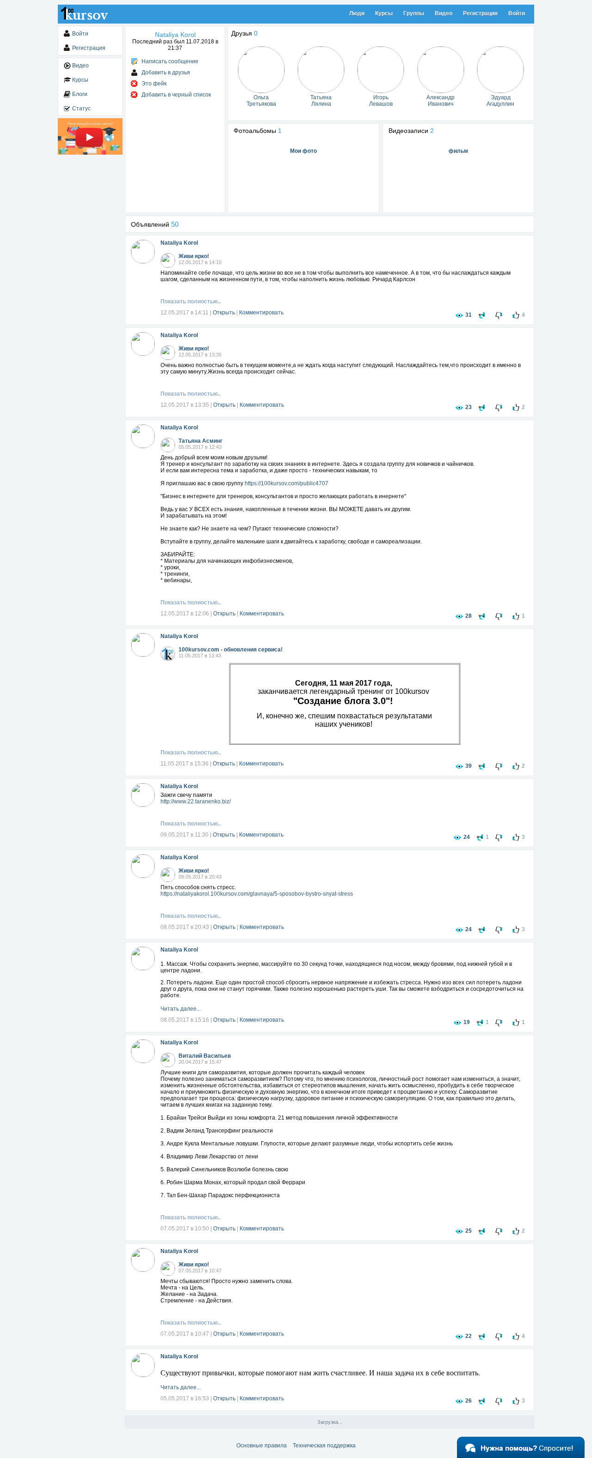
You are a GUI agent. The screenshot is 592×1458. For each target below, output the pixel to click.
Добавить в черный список (176, 94)
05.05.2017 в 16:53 (184, 1398)
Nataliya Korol (179, 243)
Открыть (224, 312)
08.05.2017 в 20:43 (184, 927)
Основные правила (261, 1445)
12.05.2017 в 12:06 (184, 613)
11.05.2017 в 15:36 (184, 763)
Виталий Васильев (205, 1056)
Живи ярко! (194, 256)
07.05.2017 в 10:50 (184, 1228)
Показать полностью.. (190, 301)
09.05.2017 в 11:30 (184, 834)
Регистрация (480, 13)
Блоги (79, 94)
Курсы (384, 13)
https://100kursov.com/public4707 (286, 483)
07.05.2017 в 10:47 (184, 1334)
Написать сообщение (170, 61)
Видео (443, 13)
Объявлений (155, 224)
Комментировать (261, 312)
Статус (81, 108)
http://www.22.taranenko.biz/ (195, 801)
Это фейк (154, 83)
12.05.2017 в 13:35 (184, 405)
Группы (413, 13)
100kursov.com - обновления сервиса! (231, 649)
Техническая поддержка (324, 1445)
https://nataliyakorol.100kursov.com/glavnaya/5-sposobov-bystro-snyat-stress (256, 894)
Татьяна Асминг (200, 441)
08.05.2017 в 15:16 (184, 1020)
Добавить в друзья (166, 72)
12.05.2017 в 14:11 (184, 312)
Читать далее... (180, 1009)
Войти (516, 13)
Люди (356, 13)
